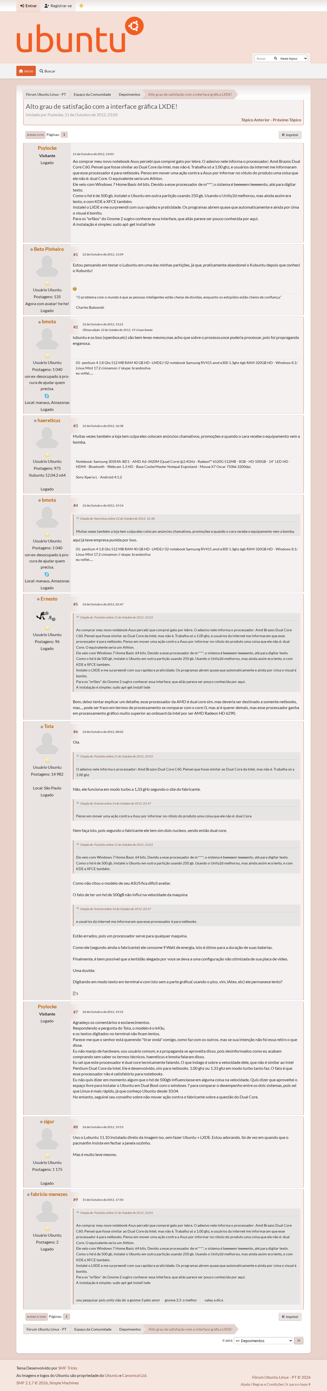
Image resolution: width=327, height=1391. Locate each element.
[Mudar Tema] (81, 6)
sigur (49, 1121)
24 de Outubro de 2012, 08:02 (103, 731)
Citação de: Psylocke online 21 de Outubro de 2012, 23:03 (116, 617)
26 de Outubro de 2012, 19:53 (103, 1127)
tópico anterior (255, 119)
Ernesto (49, 599)
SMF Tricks (67, 1367)
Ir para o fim (35, 134)
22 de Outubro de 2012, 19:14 (103, 505)
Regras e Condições (268, 1384)
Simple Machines (64, 1382)
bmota (49, 321)
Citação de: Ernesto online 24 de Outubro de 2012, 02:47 (115, 803)
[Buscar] (275, 58)
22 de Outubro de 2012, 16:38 (103, 425)
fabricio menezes (49, 1194)
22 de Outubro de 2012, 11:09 (103, 254)
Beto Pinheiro (49, 249)
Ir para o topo (36, 1316)
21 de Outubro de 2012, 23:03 (93, 154)
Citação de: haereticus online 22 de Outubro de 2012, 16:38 (117, 518)
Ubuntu (112, 1375)
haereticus (49, 420)
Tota (49, 726)
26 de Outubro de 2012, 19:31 (103, 1011)
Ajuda (245, 1384)
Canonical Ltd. (134, 1375)
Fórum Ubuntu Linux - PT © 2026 (281, 1377)
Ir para (227, 1340)
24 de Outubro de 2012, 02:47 (103, 604)
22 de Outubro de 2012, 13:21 (103, 324)
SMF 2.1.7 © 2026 (32, 1382)
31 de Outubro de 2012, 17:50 (103, 1199)
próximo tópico (287, 119)
